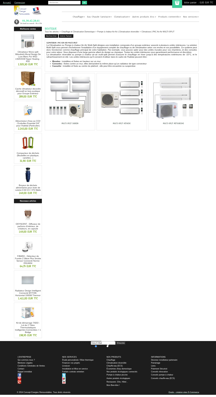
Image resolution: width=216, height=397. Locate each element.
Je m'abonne (101, 346)
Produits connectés (168, 16)
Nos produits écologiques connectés (122, 372)
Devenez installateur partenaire (164, 360)
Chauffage (78, 16)
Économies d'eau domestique (119, 369)
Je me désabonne (115, 346)
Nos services (190, 16)
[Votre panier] (177, 4)
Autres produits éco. (143, 16)
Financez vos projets (71, 363)
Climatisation (121, 16)
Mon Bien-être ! (113, 385)
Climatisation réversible (116, 363)
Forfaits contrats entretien (73, 372)
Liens (153, 366)
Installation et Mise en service (75, 369)
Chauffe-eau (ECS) (115, 366)
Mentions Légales (25, 363)
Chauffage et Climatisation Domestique (78, 32)
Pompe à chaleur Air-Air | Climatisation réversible (118, 32)
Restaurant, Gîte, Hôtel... (117, 382)
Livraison (66, 366)
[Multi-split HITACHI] (121, 121)
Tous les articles (52, 32)
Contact (21, 369)
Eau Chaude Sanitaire (98, 16)
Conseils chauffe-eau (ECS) (163, 378)
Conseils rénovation (159, 372)
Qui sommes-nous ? (26, 360)
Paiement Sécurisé (159, 369)
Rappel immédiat (25, 372)
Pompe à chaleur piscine (117, 375)
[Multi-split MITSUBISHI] (173, 121)
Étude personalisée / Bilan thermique (77, 360)
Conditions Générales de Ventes (31, 366)
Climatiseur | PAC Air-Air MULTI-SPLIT (158, 32)
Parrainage (155, 363)
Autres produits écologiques (118, 378)
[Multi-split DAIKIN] (69, 121)
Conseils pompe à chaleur (162, 375)
